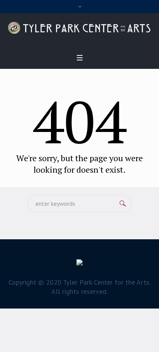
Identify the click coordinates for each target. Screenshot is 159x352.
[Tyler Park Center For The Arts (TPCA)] (79, 28)
